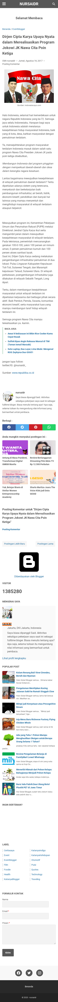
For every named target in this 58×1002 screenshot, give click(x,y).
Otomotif (35, 860)
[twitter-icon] (29, 973)
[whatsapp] (49, 427)
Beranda (29, 986)
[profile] (7, 617)
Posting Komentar (11, 64)
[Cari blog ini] (54, 4)
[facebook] (9, 427)
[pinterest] (35, 427)
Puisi (33, 865)
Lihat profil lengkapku (14, 658)
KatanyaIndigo (38, 850)
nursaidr (29, 4)
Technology (36, 874)
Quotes (34, 869)
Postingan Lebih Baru (14, 544)
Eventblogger (10, 860)
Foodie (7, 869)
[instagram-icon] (39, 973)
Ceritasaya (9, 850)
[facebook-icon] (18, 973)
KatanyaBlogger (12, 879)
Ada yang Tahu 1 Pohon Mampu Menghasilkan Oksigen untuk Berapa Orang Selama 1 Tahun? (34, 738)
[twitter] (22, 427)
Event (6, 855)
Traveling (35, 879)
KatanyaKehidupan (40, 855)
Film (6, 865)
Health (7, 874)
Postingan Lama (45, 544)
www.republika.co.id (23, 372)
